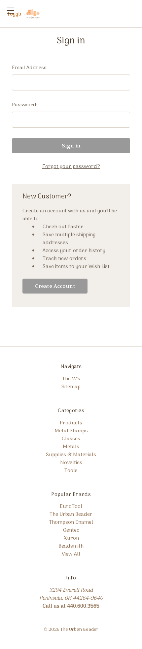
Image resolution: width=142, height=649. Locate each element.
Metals (71, 447)
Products (71, 423)
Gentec (71, 530)
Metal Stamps (71, 431)
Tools (71, 470)
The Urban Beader (71, 514)
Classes (71, 439)
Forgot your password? (71, 167)
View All (71, 554)
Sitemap (71, 387)
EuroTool (71, 506)
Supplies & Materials (71, 455)
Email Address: (30, 68)
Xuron (71, 538)
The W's (71, 379)
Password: (24, 105)
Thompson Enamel (71, 522)
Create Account (55, 286)
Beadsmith (71, 546)
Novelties (71, 463)
